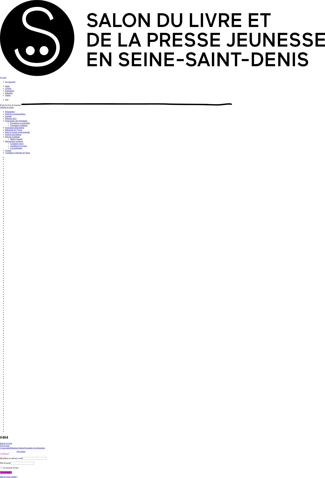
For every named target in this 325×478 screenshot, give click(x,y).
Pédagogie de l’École (13, 130)
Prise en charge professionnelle (17, 132)
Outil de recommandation (15, 114)
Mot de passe (5, 463)
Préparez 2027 (11, 118)
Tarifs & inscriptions (13, 134)
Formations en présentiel (20, 123)
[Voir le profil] (2, 451)
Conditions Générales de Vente (17, 153)
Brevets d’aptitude (12, 137)
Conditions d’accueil (18, 146)
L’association (5, 448)
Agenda (8, 116)
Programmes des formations (16, 121)
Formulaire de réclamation (34, 448)
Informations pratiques (14, 141)
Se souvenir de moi (10, 468)
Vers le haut (4, 446)
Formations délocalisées (14, 128)
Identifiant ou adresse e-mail (11, 458)
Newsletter (21, 451)
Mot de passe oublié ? (8, 477)
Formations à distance (19, 125)
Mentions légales (17, 448)
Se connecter (10, 82)
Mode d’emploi (16, 139)
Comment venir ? (17, 144)
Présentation (10, 112)
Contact (8, 150)
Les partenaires (16, 148)
